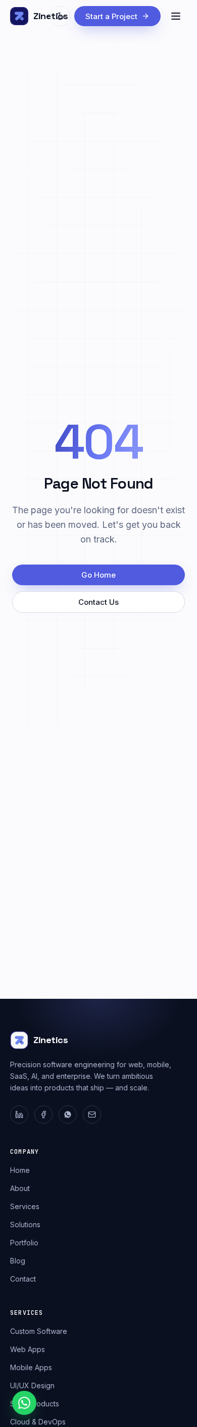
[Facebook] (43, 1114)
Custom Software (38, 1331)
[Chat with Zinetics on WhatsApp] (24, 1403)
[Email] (92, 1114)
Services (24, 1206)
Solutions (25, 1224)
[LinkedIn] (19, 1114)
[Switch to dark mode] (60, 16)
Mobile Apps (31, 1367)
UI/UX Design (32, 1385)
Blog (17, 1260)
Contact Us (98, 602)
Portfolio (24, 1242)
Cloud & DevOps (38, 1421)
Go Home (98, 575)
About (20, 1188)
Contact (23, 1279)
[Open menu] (176, 16)
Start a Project (111, 16)
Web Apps (27, 1349)
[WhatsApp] (68, 1114)
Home (20, 1170)
